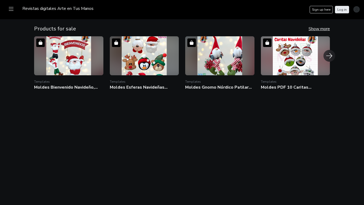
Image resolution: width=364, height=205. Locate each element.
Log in (342, 9)
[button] (68, 63)
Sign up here (321, 9)
